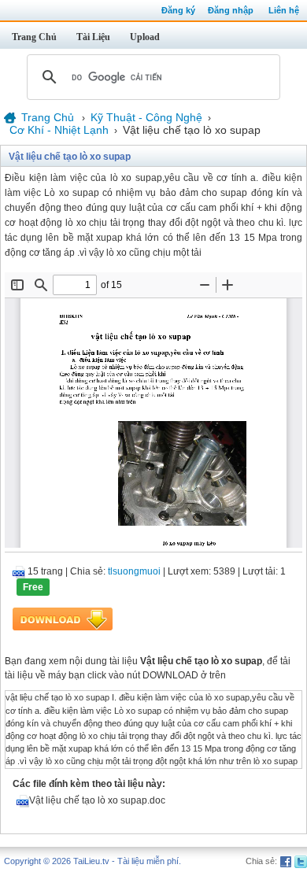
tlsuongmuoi (134, 571)
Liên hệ (283, 10)
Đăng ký (178, 10)
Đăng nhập (230, 10)
